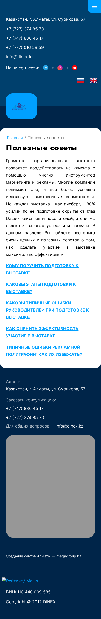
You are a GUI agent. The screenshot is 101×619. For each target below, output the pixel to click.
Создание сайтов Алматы (28, 556)
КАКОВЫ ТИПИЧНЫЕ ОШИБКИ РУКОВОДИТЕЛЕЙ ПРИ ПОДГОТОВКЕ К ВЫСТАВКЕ (47, 310)
